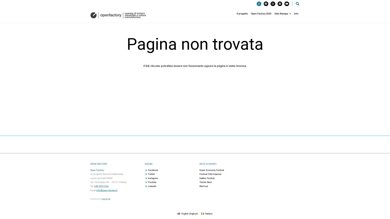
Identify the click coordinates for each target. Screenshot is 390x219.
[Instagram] (273, 4)
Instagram (153, 178)
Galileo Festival (206, 178)
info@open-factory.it (106, 190)
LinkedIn (152, 186)
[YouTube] (286, 4)
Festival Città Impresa (210, 174)
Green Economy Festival (211, 170)
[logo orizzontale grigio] (118, 15)
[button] (297, 4)
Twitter (151, 174)
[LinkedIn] (280, 4)
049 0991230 (101, 186)
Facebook (153, 170)
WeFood (203, 186)
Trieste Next (205, 182)
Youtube (152, 182)
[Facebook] (266, 4)
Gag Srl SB (106, 199)
